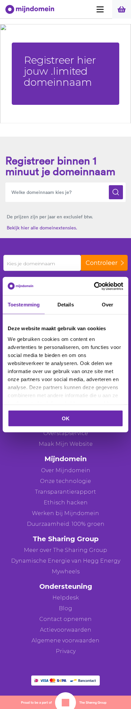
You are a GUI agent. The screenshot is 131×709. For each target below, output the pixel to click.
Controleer (102, 263)
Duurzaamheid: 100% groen (65, 524)
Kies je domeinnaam (31, 264)
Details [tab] (65, 304)
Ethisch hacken (66, 502)
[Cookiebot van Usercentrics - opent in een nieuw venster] (94, 286)
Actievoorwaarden (65, 630)
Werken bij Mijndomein (65, 513)
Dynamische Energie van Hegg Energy (65, 561)
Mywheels (66, 571)
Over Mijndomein (65, 470)
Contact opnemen (65, 619)
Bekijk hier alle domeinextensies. (42, 228)
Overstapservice (65, 433)
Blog (65, 608)
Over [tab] (107, 304)
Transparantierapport (65, 492)
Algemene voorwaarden (65, 640)
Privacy (66, 651)
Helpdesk (65, 597)
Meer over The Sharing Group (65, 550)
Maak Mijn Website (66, 444)
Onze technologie (65, 481)
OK (66, 418)
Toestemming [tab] (24, 304)
